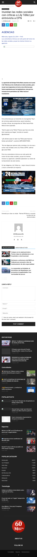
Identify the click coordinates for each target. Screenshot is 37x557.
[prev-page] (3, 278)
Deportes (18, 552)
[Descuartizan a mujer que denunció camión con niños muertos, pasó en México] (6, 411)
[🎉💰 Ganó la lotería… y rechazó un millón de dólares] (31, 390)
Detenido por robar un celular (10, 213)
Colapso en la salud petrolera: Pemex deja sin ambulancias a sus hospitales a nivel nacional (22, 254)
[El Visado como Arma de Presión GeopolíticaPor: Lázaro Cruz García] (6, 351)
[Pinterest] (11, 25)
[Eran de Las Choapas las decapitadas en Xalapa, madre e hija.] (6, 403)
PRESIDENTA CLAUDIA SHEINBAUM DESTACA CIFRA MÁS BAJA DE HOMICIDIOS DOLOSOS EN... (21, 359)
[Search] (34, 2)
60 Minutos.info (10, 6)
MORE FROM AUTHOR (22, 247)
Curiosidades (11, 552)
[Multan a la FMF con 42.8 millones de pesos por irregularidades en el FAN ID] (31, 433)
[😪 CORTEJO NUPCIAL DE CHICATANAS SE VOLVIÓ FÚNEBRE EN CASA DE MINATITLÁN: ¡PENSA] (31, 381)
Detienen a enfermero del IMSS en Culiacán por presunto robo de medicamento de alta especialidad (22, 262)
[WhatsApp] (15, 25)
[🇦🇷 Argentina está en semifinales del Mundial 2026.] (31, 441)
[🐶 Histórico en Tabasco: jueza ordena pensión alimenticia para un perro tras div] (31, 373)
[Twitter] (7, 25)
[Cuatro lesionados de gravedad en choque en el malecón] (6, 419)
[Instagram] (18, 240)
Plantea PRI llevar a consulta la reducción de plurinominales (27, 215)
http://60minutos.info (18, 236)
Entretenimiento (25, 552)
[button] (3, 2)
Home (3, 6)
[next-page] (5, 278)
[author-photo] (18, 231)
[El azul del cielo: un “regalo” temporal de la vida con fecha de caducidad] (31, 500)
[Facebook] (3, 25)
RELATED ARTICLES (8, 247)
